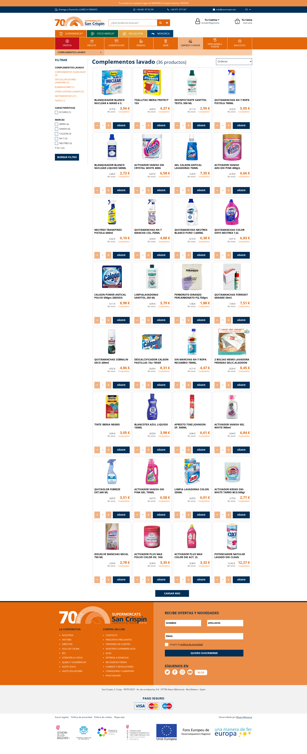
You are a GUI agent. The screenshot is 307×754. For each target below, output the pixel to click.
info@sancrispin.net (226, 9)
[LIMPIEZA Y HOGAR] (190, 43)
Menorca (163, 33)
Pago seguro (113, 675)
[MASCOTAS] (240, 43)
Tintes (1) (60, 100)
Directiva (67, 644)
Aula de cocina (70, 648)
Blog (108, 653)
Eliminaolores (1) (64, 87)
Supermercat (73, 33)
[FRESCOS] (92, 43)
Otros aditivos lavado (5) (69, 91)
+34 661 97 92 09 (145, 9)
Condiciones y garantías (120, 671)
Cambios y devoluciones (120, 666)
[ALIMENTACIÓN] (116, 43)
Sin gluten (135, 33)
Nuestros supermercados (121, 648)
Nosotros (67, 635)
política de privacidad (191, 644)
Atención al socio (72, 657)
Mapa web (119, 717)
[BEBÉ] (166, 43)
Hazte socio (69, 666)
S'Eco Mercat (105, 33)
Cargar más (172, 593)
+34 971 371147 (178, 9)
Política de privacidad (81, 717)
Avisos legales (62, 717)
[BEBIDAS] (141, 43)
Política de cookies (103, 717)
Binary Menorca (244, 717)
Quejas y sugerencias (74, 662)
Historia (66, 639)
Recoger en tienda (116, 662)
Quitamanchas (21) (65, 96)
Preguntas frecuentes (119, 639)
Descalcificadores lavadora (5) (65, 81)
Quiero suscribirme (204, 653)
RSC (64, 653)
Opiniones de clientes (118, 644)
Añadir (121, 125)
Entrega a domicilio (117, 657)
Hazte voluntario (72, 671)
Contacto (111, 635)
